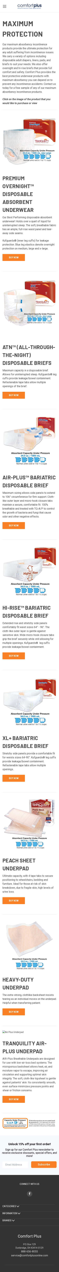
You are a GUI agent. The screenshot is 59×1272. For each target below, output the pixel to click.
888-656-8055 (29, 1251)
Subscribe (44, 1164)
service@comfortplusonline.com (29, 1255)
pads (42, 60)
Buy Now (14, 257)
